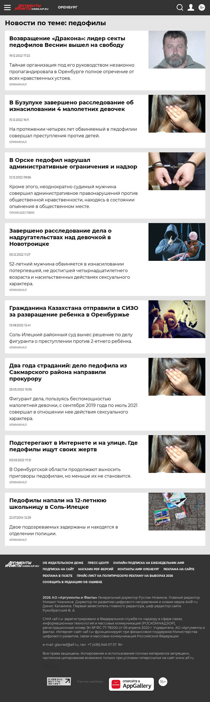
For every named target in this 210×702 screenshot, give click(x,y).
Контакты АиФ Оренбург (138, 569)
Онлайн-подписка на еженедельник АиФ (148, 563)
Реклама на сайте (179, 569)
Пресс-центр (98, 563)
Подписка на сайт (58, 569)
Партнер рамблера (90, 681)
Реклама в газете (57, 576)
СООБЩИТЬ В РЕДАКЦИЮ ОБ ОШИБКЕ (72, 582)
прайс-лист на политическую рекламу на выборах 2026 (125, 576)
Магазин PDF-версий (95, 569)
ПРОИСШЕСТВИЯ (21, 213)
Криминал (18, 84)
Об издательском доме (63, 563)
